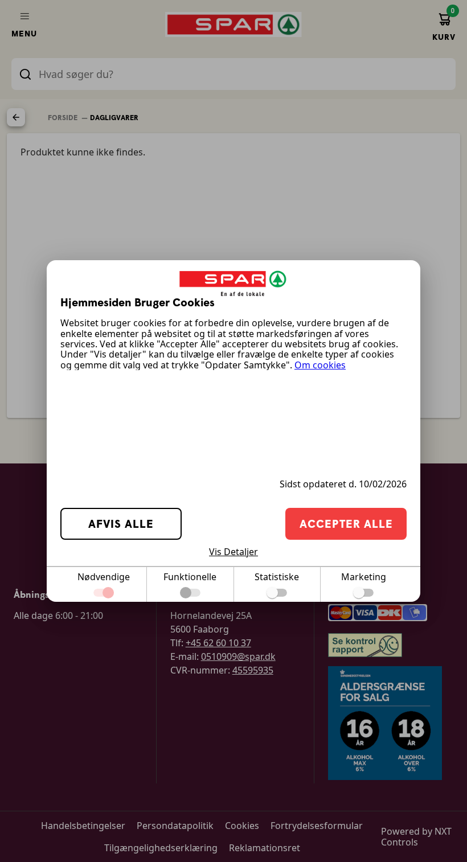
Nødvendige (103, 577)
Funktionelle (189, 577)
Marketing (363, 577)
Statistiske (277, 577)
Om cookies (320, 365)
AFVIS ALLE (121, 523)
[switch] (277, 593)
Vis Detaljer (233, 551)
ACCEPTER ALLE (346, 523)
